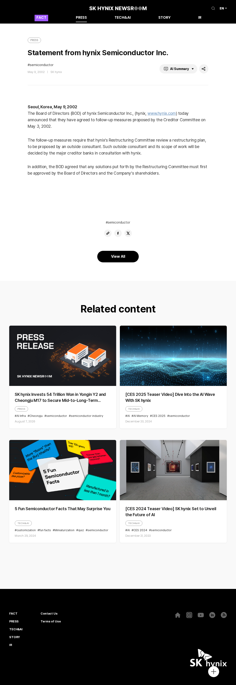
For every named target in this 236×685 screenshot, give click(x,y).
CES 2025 (158, 415)
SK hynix (56, 72)
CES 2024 (140, 530)
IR (199, 18)
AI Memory (140, 415)
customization (26, 530)
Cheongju (36, 415)
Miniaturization (64, 530)
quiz (81, 530)
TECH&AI (123, 18)
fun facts (45, 530)
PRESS (81, 18)
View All (118, 256)
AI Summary (179, 69)
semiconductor (41, 65)
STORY (164, 18)
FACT (41, 18)
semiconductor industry (87, 415)
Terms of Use (51, 621)
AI (128, 415)
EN (222, 8)
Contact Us (49, 613)
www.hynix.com (162, 113)
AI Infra (21, 415)
